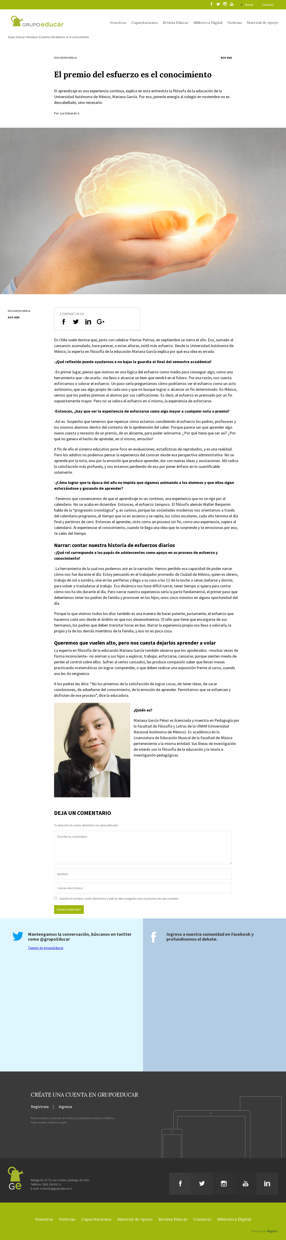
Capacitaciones (144, 22)
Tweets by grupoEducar (45, 948)
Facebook (240, 934)
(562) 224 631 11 (51, 1184)
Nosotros (118, 22)
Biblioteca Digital (207, 22)
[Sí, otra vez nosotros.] (264, 1225)
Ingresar (65, 1107)
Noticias (234, 22)
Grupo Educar (16, 37)
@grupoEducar (55, 939)
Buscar (249, 5)
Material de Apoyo (262, 22)
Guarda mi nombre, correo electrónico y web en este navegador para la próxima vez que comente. (119, 899)
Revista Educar (175, 22)
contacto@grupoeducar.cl (56, 1189)
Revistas (32, 37)
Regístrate (40, 1107)
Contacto (268, 5)
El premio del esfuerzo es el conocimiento (64, 37)
